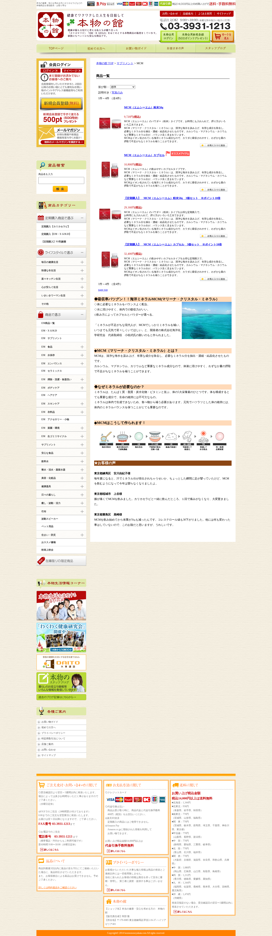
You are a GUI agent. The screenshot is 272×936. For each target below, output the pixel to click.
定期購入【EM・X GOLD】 (56, 234)
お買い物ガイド (49, 721)
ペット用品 (47, 526)
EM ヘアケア (49, 395)
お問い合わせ (48, 749)
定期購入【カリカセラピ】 (55, 226)
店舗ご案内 (47, 744)
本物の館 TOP (104, 63)
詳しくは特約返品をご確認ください (57, 887)
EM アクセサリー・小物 (55, 419)
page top (103, 289)
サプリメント (125, 63)
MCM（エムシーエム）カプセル (144, 155)
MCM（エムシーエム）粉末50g (143, 107)
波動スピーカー (49, 518)
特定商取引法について (53, 738)
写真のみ (117, 92)
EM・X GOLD (49, 330)
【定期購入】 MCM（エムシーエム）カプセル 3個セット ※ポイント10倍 (173, 244)
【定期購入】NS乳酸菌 (53, 241)
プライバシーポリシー (53, 733)
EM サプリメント (51, 338)
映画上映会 (47, 549)
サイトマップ (48, 755)
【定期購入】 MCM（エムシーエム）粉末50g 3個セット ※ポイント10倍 (172, 198)
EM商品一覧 (48, 323)
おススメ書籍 (48, 542)
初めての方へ (48, 727)
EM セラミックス (51, 370)
